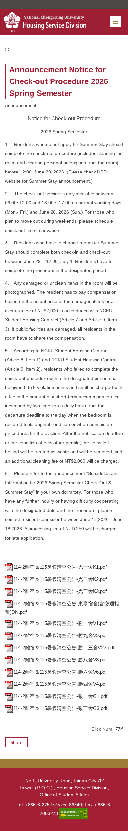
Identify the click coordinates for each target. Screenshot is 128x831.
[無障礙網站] (73, 813)
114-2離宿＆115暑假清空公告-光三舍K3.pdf (60, 591)
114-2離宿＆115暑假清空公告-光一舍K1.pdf (60, 567)
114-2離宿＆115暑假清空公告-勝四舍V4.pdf (60, 684)
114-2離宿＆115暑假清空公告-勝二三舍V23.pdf (63, 647)
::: (7, 49)
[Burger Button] (115, 21)
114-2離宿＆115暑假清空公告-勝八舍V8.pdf (60, 659)
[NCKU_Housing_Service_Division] (53, 22)
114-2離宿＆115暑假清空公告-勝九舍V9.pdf (60, 635)
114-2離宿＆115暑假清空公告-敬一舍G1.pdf (60, 696)
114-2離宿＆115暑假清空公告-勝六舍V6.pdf (60, 672)
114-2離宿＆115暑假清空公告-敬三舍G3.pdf (60, 708)
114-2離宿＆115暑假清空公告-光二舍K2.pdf (60, 579)
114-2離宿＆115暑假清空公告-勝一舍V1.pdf (60, 623)
